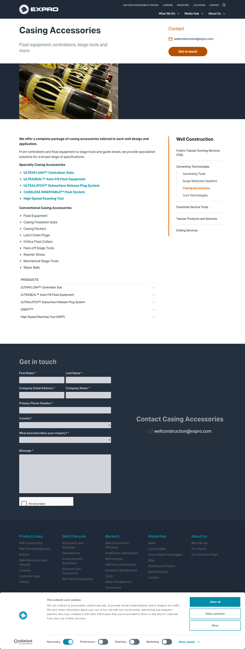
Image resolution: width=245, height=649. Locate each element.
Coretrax (25, 570)
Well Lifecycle (74, 536)
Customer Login (30, 576)
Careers (168, 5)
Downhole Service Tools (192, 207)
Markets (112, 536)
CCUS (109, 576)
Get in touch (187, 51)
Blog (151, 560)
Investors (183, 5)
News (152, 543)
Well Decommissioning (77, 579)
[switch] (103, 642)
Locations (199, 5)
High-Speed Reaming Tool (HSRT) (43, 317)
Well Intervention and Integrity (33, 562)
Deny (215, 625)
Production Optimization (121, 553)
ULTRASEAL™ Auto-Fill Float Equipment (54, 179)
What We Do (167, 13)
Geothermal (113, 588)
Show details (187, 641)
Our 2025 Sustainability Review (141, 5)
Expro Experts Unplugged (165, 554)
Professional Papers (161, 566)
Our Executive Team (204, 554)
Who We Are (199, 543)
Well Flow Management (34, 549)
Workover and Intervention (71, 571)
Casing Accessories (196, 188)
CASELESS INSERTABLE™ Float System (54, 192)
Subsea (24, 554)
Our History (198, 549)
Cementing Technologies (192, 167)
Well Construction (194, 139)
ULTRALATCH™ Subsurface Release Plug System (61, 185)
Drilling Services (187, 230)
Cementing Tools (194, 174)
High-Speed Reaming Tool (43, 198)
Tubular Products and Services (196, 219)
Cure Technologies (195, 195)
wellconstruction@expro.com (193, 39)
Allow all (215, 601)
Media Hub (192, 13)
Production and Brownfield (72, 561)
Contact (214, 5)
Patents (24, 582)
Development (71, 553)
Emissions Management (121, 570)
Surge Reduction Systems (200, 181)
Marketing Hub (158, 572)
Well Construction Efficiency (117, 545)
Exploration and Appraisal (72, 545)
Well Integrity (114, 559)
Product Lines (31, 536)
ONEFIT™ (27, 309)
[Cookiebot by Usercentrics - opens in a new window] (23, 642)
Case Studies (157, 549)
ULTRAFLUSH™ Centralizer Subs (48, 173)
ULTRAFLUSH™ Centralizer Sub (41, 287)
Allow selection (215, 613)
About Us (214, 13)
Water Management (118, 582)
